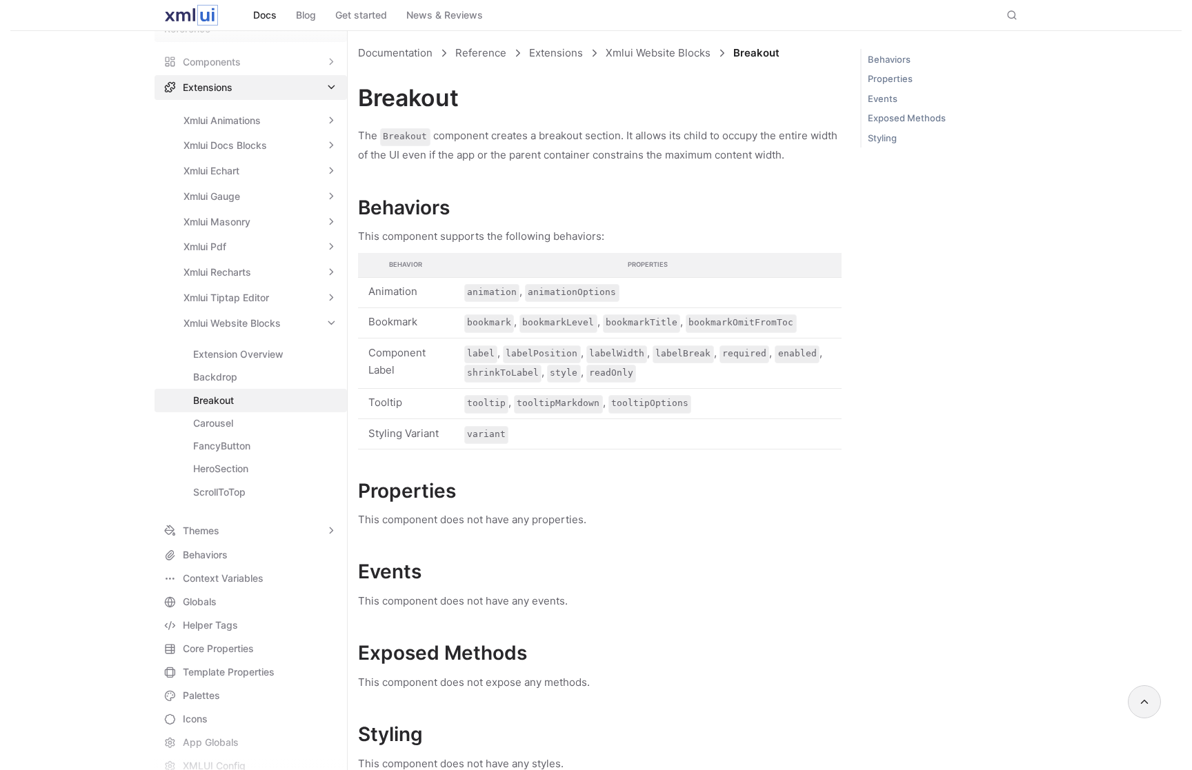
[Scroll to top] (1144, 701)
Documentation (395, 52)
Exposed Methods (907, 117)
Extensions (556, 52)
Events (882, 98)
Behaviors (889, 59)
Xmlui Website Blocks (658, 52)
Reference (480, 52)
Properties (890, 78)
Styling (882, 137)
